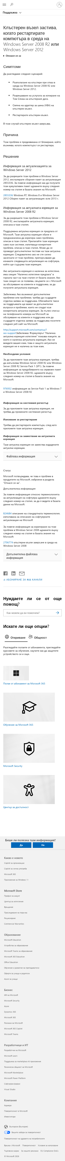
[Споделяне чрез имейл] (20, 572)
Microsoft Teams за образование (18, 951)
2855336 (8, 195)
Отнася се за (13, 55)
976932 (7, 388)
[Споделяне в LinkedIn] (12, 572)
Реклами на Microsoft (13, 1023)
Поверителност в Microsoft (16, 1111)
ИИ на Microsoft (11, 995)
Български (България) (18, 1126)
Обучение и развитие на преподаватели (21, 967)
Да (21, 845)
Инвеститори (9, 1116)
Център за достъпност (16, 807)
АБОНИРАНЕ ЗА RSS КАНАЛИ (24, 579)
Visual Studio (9, 1089)
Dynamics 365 (10, 1011)
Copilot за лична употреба (15, 868)
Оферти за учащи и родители (17, 973)
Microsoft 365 (10, 874)
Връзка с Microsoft (12, 1145)
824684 (7, 513)
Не (43, 845)
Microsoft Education (12, 940)
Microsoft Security (12, 766)
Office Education (11, 962)
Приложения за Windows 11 (16, 879)
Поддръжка (10, 12)
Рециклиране (10, 918)
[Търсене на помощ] (12, 4)
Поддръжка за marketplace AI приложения (22, 1061)
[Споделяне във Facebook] (5, 572)
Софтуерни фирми (12, 1083)
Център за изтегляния (13, 901)
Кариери (7, 1105)
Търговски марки (11, 1150)
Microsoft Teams (11, 1034)
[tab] (16, 638)
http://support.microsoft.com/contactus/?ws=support (25, 331)
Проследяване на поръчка (15, 912)
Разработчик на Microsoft (15, 1050)
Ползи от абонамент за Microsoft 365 (24, 683)
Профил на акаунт (12, 896)
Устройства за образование (16, 945)
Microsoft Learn (10, 1055)
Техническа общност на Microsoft (18, 1067)
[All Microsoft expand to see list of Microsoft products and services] (4, 5)
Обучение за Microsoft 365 (18, 724)
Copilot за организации (14, 863)
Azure (6, 1006)
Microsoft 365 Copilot (13, 1028)
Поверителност (29, 1145)
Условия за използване (48, 1145)
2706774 (8, 542)
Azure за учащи (11, 979)
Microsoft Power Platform (14, 1078)
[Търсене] (57, 612)
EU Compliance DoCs (49, 1150)
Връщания (8, 907)
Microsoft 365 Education (14, 956)
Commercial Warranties (14, 923)
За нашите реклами (29, 1150)
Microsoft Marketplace (13, 1072)
